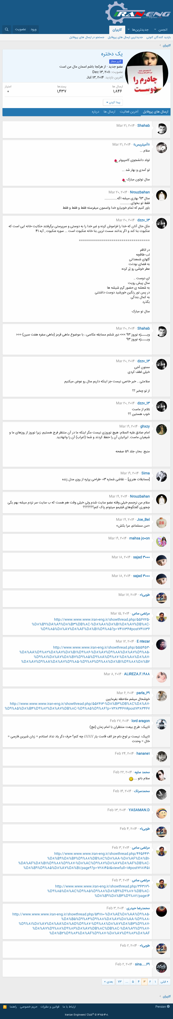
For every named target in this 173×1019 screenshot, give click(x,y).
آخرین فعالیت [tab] (129, 112)
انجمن (163, 30)
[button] (155, 30)
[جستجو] (6, 29)
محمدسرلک (142, 791)
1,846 (117, 91)
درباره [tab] (95, 112)
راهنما (13, 1006)
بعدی (110, 981)
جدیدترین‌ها (140, 30)
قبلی (163, 981)
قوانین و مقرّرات (50, 1006)
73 (120, 981)
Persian (161, 1006)
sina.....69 (142, 964)
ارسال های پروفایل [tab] (155, 112)
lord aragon (141, 721)
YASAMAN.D (139, 810)
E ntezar (143, 641)
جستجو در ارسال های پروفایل (86, 37)
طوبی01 (145, 595)
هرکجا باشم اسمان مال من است (81, 67)
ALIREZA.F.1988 (137, 674)
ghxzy (145, 426)
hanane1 (143, 753)
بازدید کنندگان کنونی (158, 37)
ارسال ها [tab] (109, 112)
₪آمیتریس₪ (141, 144)
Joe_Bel (143, 520)
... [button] (126, 981)
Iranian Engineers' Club (86, 1015)
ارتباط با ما (69, 1006)
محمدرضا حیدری (138, 908)
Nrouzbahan (140, 192)
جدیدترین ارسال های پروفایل (125, 37)
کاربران (117, 30)
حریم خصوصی (28, 1006)
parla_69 (143, 693)
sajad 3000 (141, 557)
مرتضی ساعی (141, 613)
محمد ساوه (142, 772)
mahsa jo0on (139, 538)
